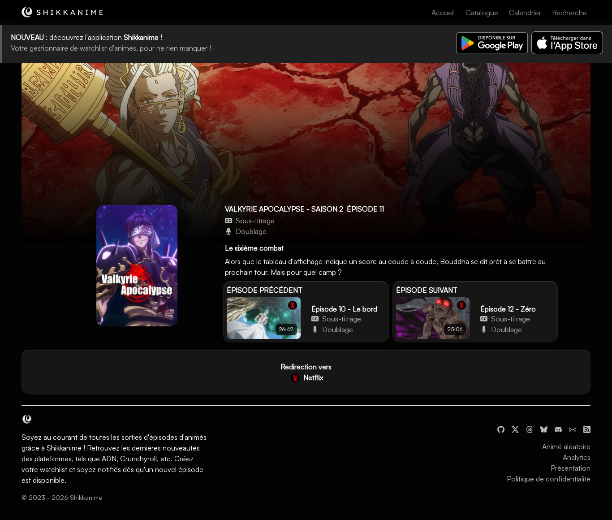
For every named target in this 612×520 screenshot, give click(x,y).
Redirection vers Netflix (306, 372)
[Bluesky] (543, 428)
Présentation (570, 468)
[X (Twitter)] (515, 428)
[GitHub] (500, 428)
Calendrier (525, 12)
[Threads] (529, 428)
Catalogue (481, 12)
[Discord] (558, 428)
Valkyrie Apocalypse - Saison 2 (284, 208)
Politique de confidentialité (548, 478)
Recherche (569, 12)
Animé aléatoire (566, 446)
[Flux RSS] (586, 428)
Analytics (576, 457)
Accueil (443, 12)
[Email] (572, 428)
